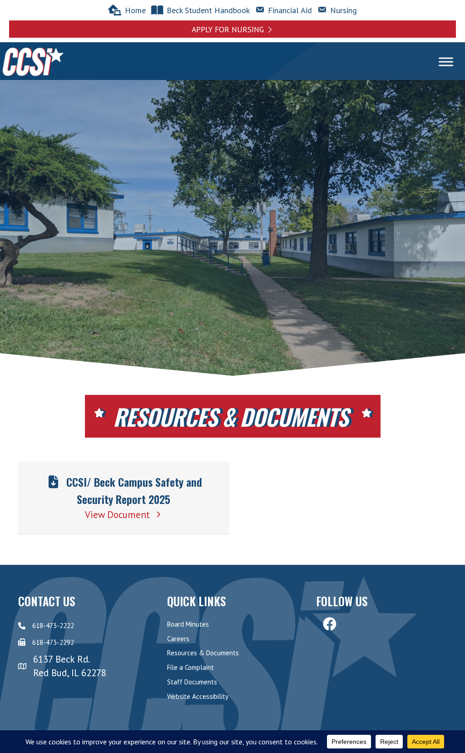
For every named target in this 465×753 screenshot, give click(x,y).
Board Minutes (188, 624)
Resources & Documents (203, 652)
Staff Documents (192, 682)
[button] (232, 28)
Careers (178, 638)
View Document (119, 515)
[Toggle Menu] (446, 62)
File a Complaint (190, 667)
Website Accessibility (197, 696)
